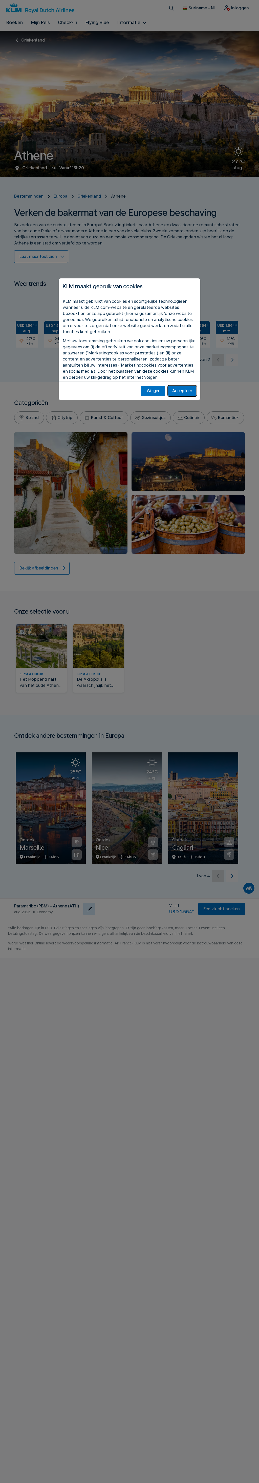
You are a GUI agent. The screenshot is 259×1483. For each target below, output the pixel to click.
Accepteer (182, 390)
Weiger (153, 390)
